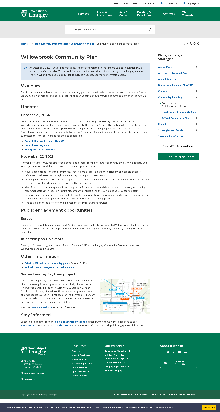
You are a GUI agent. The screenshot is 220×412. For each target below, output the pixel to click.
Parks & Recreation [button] (104, 14)
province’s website (41, 307)
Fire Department (113, 362)
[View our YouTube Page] (179, 352)
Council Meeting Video (37, 145)
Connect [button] (169, 13)
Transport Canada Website (40, 149)
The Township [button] (188, 14)
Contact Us (148, 3)
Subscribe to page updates (180, 156)
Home (24, 43)
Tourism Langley (113, 370)
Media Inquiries (79, 359)
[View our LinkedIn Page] (185, 352)
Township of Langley (115, 351)
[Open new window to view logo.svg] (33, 350)
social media (64, 325)
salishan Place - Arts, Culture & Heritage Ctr (116, 357)
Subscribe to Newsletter (180, 363)
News (115, 3)
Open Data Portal (80, 371)
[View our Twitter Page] (173, 352)
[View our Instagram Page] (167, 352)
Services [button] (83, 13)
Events (124, 3)
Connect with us (171, 345)
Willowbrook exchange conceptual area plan (50, 267)
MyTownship (170, 3)
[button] (181, 146)
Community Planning (82, 43)
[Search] (150, 29)
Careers (136, 3)
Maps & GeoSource (81, 355)
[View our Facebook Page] (161, 352)
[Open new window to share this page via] (198, 43)
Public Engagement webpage (70, 321)
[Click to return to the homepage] (34, 14)
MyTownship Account (82, 363)
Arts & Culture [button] (124, 14)
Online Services (79, 367)
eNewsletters (29, 325)
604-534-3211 (37, 373)
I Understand (208, 408)
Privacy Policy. (166, 407)
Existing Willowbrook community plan (46, 263)
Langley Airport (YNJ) (115, 366)
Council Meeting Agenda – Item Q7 (44, 141)
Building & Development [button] (146, 14)
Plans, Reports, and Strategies (51, 43)
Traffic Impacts (79, 375)
